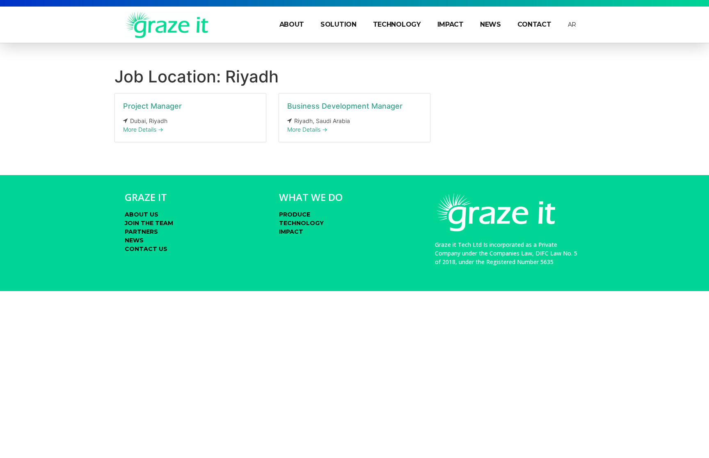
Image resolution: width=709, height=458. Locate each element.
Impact (450, 24)
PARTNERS (141, 231)
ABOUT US (141, 214)
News (490, 24)
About (291, 24)
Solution (338, 24)
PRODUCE (294, 214)
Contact (534, 24)
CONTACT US (146, 249)
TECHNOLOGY (301, 223)
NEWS (134, 240)
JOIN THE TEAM (149, 223)
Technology (397, 24)
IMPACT (291, 231)
